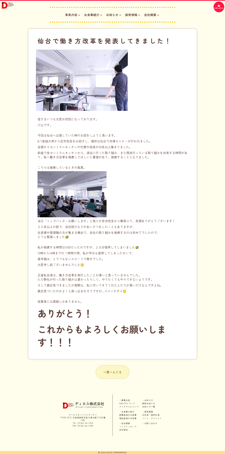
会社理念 (123, 429)
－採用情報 (147, 411)
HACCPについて (127, 403)
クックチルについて (129, 406)
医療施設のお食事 (128, 415)
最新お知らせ (148, 403)
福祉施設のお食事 (128, 418)
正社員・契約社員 (151, 415)
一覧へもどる (112, 372)
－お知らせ (147, 400)
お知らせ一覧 (148, 406)
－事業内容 (124, 400)
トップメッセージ (128, 426)
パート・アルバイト (152, 418)
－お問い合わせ (150, 423)
